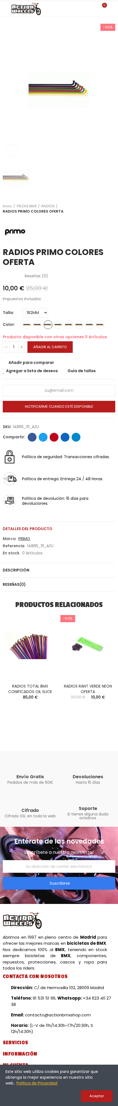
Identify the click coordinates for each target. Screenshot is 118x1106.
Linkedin (65, 437)
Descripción (16, 570)
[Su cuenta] (112, 8)
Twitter (43, 437)
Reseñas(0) (14, 584)
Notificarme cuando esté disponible (59, 406)
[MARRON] (89, 324)
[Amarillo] (37, 324)
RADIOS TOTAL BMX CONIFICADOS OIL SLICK (30, 688)
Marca (9, 538)
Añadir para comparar (31, 362)
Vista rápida (44, 642)
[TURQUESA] (68, 324)
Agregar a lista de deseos (32, 371)
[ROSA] (100, 324)
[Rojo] (79, 324)
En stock (11, 553)
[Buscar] (92, 8)
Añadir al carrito (50, 347)
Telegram (76, 437)
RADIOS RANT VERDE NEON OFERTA (88, 688)
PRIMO (24, 538)
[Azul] (48, 324)
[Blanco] (58, 324)
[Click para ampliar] (12, 150)
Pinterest (54, 437)
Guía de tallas (82, 371)
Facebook (32, 437)
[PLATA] (27, 324)
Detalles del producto (27, 528)
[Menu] (5, 9)
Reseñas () (36, 276)
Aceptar (96, 1096)
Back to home (104, 208)
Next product (111, 208)
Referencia (13, 546)
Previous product (97, 208)
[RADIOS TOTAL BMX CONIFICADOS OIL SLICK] (30, 645)
